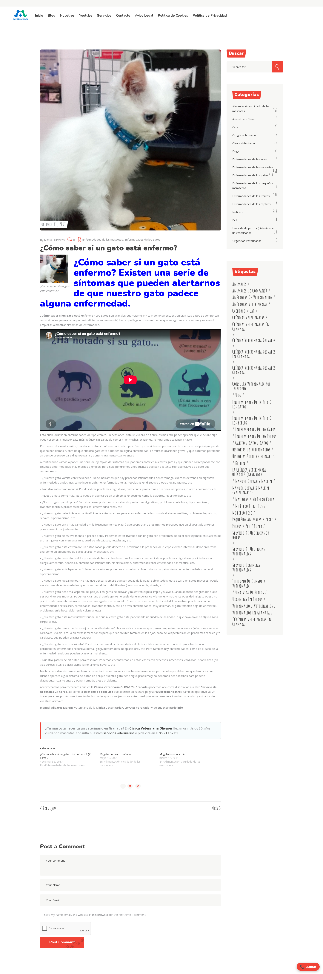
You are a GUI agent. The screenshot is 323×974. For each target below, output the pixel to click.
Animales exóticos (244, 119)
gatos (264, 443)
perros (237, 526)
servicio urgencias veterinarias (246, 567)
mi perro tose (242, 512)
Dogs (235, 151)
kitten (240, 463)
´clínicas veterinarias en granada (251, 621)
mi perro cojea (263, 499)
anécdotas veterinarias (249, 304)
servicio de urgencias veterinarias (248, 551)
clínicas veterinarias (248, 317)
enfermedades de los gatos (255, 429)
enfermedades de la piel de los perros (252, 420)
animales (239, 284)
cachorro (239, 311)
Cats (235, 127)
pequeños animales (247, 519)
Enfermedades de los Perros (251, 196)
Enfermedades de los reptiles (251, 204)
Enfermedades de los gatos (142, 239)
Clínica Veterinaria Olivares (151, 728)
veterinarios (263, 606)
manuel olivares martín (253, 481)
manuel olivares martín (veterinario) (250, 490)
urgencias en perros (247, 599)
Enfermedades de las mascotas (102, 239)
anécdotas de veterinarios (252, 297)
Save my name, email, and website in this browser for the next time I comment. (95, 914)
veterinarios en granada (251, 612)
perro (269, 519)
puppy (258, 526)
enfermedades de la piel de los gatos (252, 404)
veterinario (241, 606)
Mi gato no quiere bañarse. (116, 754)
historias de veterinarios (251, 449)
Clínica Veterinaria (243, 143)
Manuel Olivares (54, 240)
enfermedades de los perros (255, 436)
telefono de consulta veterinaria (249, 583)
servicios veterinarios (118, 733)
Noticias (237, 212)
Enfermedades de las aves (249, 159)
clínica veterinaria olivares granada (253, 370)
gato (252, 443)
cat (252, 311)
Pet (234, 220)
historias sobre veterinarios (253, 456)
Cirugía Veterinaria (244, 135)
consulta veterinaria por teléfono (251, 386)
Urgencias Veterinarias (247, 241)
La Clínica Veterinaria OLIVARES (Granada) (249, 472)
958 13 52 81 (168, 733)
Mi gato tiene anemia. (172, 754)
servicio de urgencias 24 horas (251, 535)
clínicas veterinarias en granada (251, 326)
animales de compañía (249, 290)
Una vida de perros (249, 592)
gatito (240, 443)
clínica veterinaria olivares (253, 340)
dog (238, 395)
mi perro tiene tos (249, 506)
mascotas (241, 499)
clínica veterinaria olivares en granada (253, 354)
